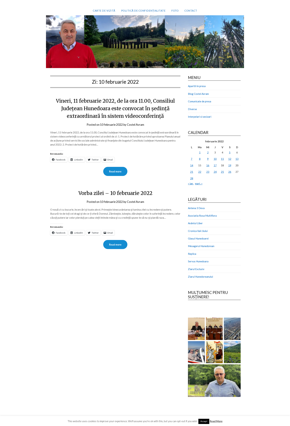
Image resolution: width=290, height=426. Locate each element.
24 (215, 171)
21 (191, 171)
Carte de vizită (104, 10)
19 (229, 165)
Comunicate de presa (199, 101)
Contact (190, 10)
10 (215, 158)
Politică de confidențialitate (143, 10)
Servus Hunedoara (198, 261)
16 (207, 165)
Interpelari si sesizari (199, 116)
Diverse (192, 109)
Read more (115, 171)
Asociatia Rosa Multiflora (202, 215)
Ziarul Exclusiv (196, 269)
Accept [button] (203, 421)
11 (222, 158)
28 (191, 178)
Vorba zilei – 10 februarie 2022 (115, 193)
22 (199, 171)
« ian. (191, 183)
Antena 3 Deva (196, 208)
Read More (216, 421)
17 (215, 165)
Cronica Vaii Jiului (198, 230)
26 (229, 171)
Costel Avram (135, 124)
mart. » (198, 183)
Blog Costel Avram (198, 93)
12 (229, 158)
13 (236, 158)
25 (222, 171)
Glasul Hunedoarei (198, 238)
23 (207, 171)
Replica (192, 253)
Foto (175, 10)
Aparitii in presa (197, 86)
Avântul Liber (195, 223)
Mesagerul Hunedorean (201, 246)
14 (191, 165)
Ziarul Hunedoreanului (200, 276)
